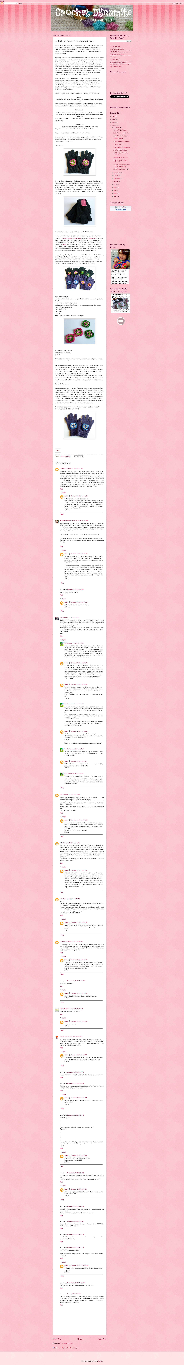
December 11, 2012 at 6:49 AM (80, 521)
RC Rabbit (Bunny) (65, 521)
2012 (113, 125)
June (115, 187)
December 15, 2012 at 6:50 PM (79, 1189)
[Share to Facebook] (80, 456)
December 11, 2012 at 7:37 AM (75, 589)
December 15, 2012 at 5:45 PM (75, 1072)
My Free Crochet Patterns (117, 49)
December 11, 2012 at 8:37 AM (71, 617)
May (115, 190)
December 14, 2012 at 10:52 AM (76, 981)
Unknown (62, 469)
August (116, 181)
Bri (65, 643)
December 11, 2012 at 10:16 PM (71, 794)
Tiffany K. (63, 1009)
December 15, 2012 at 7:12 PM (75, 1206)
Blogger (100, 1361)
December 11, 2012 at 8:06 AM (79, 554)
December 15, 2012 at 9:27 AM (79, 960)
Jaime (62, 456)
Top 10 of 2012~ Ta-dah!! (120, 130)
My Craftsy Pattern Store (117, 54)
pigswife (62, 1037)
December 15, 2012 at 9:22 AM (79, 731)
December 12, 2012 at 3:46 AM (71, 843)
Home (80, 1339)
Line (61, 794)
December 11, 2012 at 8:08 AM (79, 602)
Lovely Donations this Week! (121, 169)
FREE (64, 244)
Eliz (61, 618)
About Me (113, 57)
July (115, 184)
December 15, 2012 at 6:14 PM (79, 1098)
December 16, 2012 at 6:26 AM (75, 1221)
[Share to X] (79, 456)
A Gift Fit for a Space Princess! (121, 147)
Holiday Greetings (118, 138)
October (116, 176)
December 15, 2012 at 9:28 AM (79, 993)
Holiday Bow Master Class (120, 157)
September (117, 178)
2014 (113, 119)
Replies (64, 492)
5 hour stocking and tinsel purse (121, 141)
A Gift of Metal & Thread (120, 150)
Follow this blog (120, 209)
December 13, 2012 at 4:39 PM (75, 704)
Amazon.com (92, 238)
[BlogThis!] (77, 456)
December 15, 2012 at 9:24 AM (79, 922)
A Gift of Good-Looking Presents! (120, 161)
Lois (61, 843)
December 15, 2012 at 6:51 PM (79, 1155)
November (117, 173)
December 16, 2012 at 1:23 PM (75, 1234)
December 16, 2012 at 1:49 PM (75, 773)
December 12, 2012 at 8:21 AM (79, 820)
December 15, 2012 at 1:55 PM (79, 1055)
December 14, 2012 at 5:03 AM (74, 941)
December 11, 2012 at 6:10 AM (74, 468)
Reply (61, 489)
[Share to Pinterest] (82, 456)
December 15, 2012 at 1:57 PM (79, 761)
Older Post (102, 1339)
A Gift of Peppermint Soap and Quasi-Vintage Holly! (121, 165)
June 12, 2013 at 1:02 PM (74, 1294)
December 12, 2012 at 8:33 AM (79, 684)
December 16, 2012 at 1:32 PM (75, 1247)
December (117, 128)
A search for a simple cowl (120, 136)
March (116, 196)
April (115, 193)
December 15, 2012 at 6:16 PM (75, 1115)
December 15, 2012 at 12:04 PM (73, 1037)
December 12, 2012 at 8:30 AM (79, 663)
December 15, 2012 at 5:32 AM (74, 1009)
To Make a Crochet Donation (117, 62)
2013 (113, 122)
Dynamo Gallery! (115, 59)
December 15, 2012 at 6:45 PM (75, 1173)
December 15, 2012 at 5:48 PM (75, 1083)
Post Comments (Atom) (66, 1343)
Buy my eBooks (114, 51)
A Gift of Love (117, 144)
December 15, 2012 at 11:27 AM (75, 749)
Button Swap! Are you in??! (120, 133)
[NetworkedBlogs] (120, 207)
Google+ (2, 1)
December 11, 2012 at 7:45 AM (79, 496)
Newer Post (57, 1339)
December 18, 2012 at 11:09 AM (76, 1283)
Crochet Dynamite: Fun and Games (71, 238)
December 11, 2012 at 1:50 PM (75, 643)
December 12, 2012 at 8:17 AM (79, 870)
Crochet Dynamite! (115, 46)
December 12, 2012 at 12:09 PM (71, 899)
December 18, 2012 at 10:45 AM (79, 1265)
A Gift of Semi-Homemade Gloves (120, 153)
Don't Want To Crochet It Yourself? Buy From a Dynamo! (119, 65)
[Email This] (75, 456)
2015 (113, 116)
